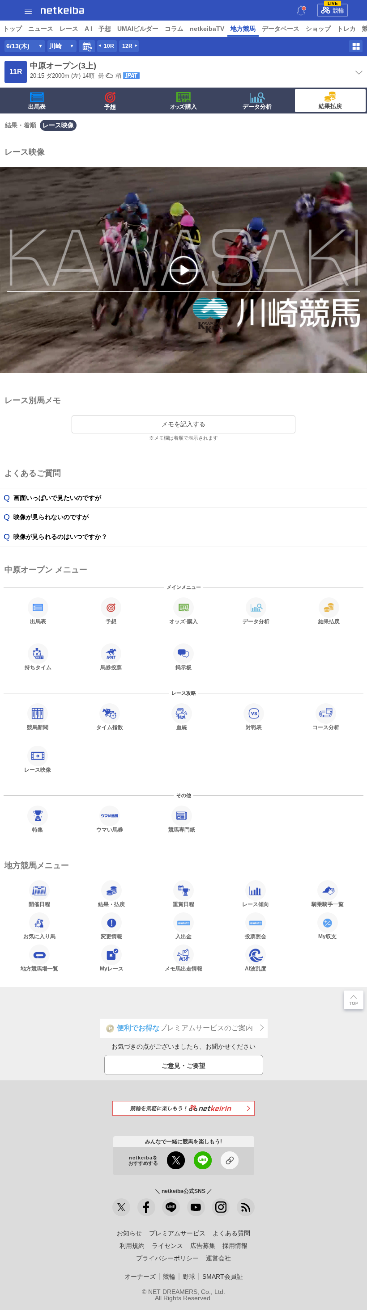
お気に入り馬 (39, 936)
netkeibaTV (207, 28)
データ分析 (257, 106)
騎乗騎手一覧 (328, 904)
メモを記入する (183, 424)
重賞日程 (183, 904)
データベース (280, 28)
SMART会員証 (222, 1276)
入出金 (183, 936)
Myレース (112, 968)
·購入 (183, 106)
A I (88, 28)
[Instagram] (221, 1207)
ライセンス (167, 1245)
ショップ (318, 28)
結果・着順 (20, 125)
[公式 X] (121, 1207)
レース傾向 (255, 904)
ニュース (40, 28)
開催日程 (39, 904)
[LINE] (171, 1207)
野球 (189, 1276)
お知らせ (129, 1233)
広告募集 (202, 1245)
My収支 (327, 936)
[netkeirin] (183, 1108)
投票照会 (255, 936)
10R (109, 46)
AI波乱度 (255, 968)
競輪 (336, 9)
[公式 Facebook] (146, 1207)
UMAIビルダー (137, 28)
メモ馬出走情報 (183, 968)
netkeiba (62, 10)
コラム (174, 28)
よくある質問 (231, 1233)
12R (127, 46)
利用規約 (132, 1245)
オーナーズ (140, 1276)
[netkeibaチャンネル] (196, 1207)
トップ (12, 28)
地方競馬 (243, 28)
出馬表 (37, 106)
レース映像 (58, 125)
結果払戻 (330, 106)
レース (69, 28)
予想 (104, 28)
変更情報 (111, 936)
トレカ (346, 28)
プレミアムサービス (177, 1233)
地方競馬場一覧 (39, 968)
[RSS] (246, 1207)
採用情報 (235, 1245)
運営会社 (218, 1258)
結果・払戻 (111, 904)
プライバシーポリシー (167, 1258)
